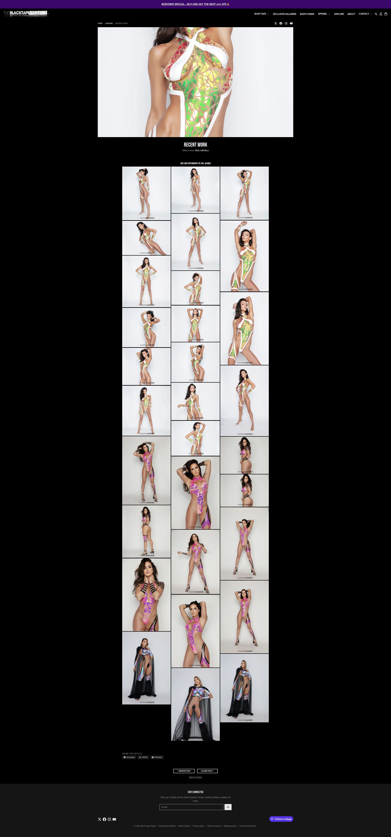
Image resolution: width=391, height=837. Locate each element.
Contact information (247, 826)
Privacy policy (199, 826)
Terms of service (214, 826)
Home (100, 23)
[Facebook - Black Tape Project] (281, 23)
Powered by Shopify (167, 826)
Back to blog (195, 777)
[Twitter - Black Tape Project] (276, 23)
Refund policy (184, 826)
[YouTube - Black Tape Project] (291, 23)
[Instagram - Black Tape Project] (286, 23)
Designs (109, 23)
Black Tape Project (148, 826)
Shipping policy (230, 826)
